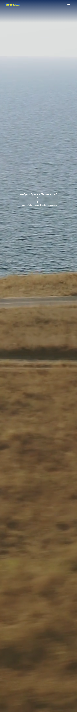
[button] (69, 4)
